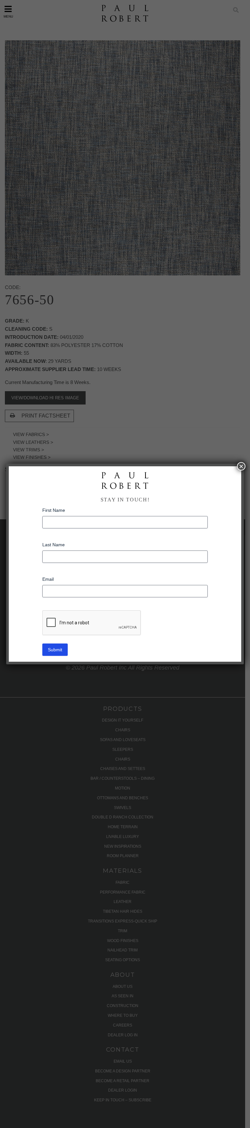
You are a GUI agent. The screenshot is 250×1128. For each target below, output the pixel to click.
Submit (55, 649)
